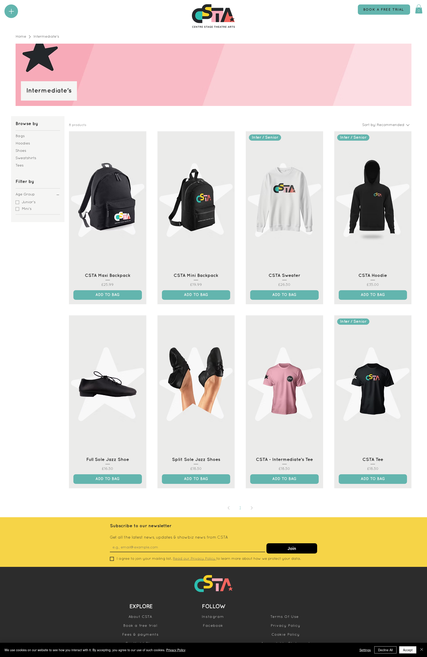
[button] (419, 9)
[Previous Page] (228, 507)
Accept (408, 650)
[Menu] (11, 11)
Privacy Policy (175, 650)
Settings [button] (365, 650)
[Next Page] (251, 507)
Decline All (385, 650)
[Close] (421, 649)
